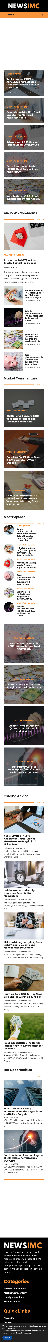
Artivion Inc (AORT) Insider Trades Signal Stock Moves (23, 143)
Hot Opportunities (24, 761)
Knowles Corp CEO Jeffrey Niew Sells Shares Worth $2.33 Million (23, 995)
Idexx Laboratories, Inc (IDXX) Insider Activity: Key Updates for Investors (23, 1045)
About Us (9, 1317)
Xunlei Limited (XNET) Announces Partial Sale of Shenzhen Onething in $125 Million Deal (22, 83)
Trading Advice (13, 74)
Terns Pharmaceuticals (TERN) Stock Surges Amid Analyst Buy (22, 169)
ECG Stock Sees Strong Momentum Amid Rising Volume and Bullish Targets (23, 1111)
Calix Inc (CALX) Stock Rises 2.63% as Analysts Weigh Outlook (23, 460)
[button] (41, 15)
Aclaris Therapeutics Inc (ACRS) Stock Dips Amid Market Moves (34, 316)
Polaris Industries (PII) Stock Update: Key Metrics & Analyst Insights (24, 115)
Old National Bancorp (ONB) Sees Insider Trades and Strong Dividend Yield (23, 418)
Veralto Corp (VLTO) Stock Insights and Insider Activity (23, 197)
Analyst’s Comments (17, 107)
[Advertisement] (24, 46)
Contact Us (9, 1322)
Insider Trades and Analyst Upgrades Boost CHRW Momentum (20, 893)
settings (28, 1333)
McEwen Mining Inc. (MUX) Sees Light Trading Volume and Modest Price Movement (23, 945)
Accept (7, 1338)
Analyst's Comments (15, 1288)
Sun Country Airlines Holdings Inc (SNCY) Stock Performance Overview (24, 769)
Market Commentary (16, 411)
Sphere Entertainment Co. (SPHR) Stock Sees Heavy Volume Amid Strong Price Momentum (22, 500)
